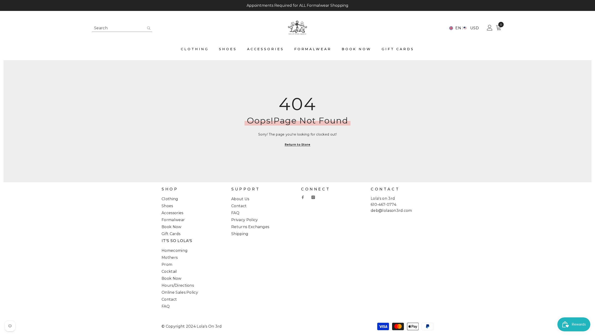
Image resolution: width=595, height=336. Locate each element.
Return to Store (298, 144)
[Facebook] (302, 197)
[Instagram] (313, 197)
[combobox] (118, 28)
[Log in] (490, 28)
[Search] (122, 28)
